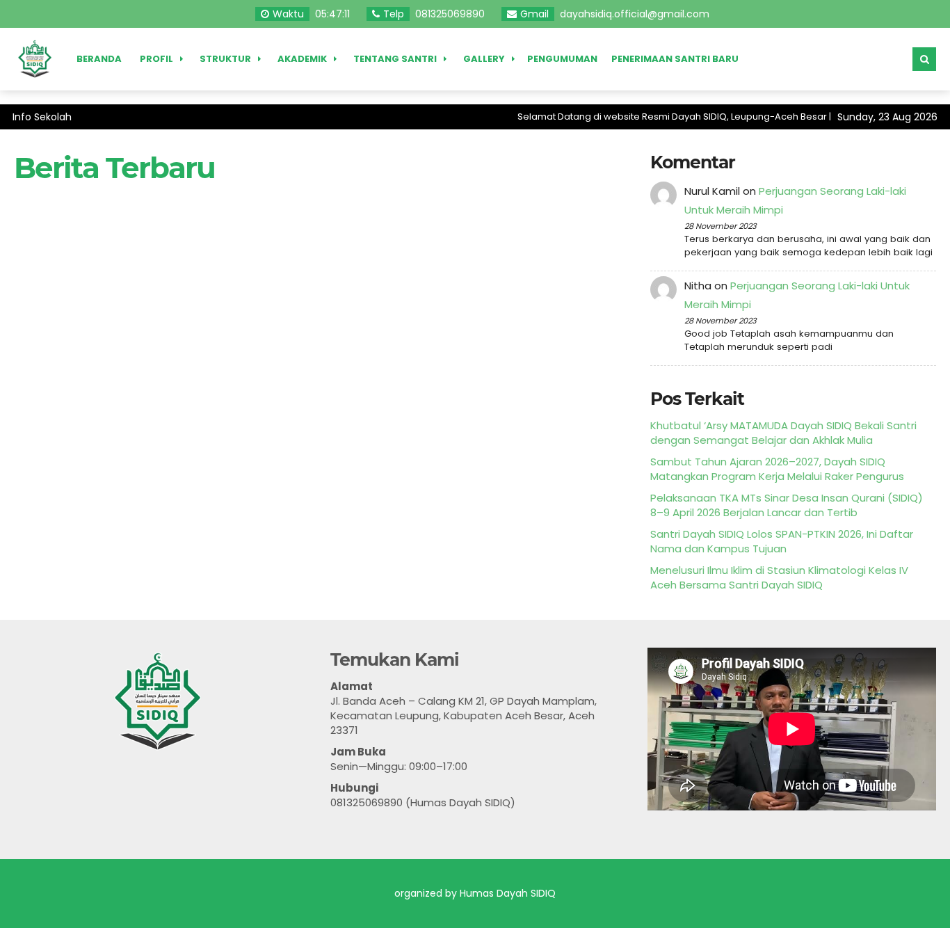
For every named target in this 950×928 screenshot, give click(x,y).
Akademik (302, 58)
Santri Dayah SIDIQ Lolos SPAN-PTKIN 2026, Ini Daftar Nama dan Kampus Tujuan (781, 541)
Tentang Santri (395, 58)
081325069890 (450, 14)
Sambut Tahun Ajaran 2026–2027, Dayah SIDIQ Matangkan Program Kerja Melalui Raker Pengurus (777, 468)
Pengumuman (562, 58)
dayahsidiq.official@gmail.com (634, 14)
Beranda (99, 58)
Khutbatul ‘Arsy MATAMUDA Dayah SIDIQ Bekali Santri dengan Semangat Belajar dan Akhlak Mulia (783, 432)
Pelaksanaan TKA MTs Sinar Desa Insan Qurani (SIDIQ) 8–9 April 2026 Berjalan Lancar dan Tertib (786, 505)
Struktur (225, 58)
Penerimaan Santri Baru (675, 58)
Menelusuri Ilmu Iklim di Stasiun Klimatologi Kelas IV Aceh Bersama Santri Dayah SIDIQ (779, 577)
